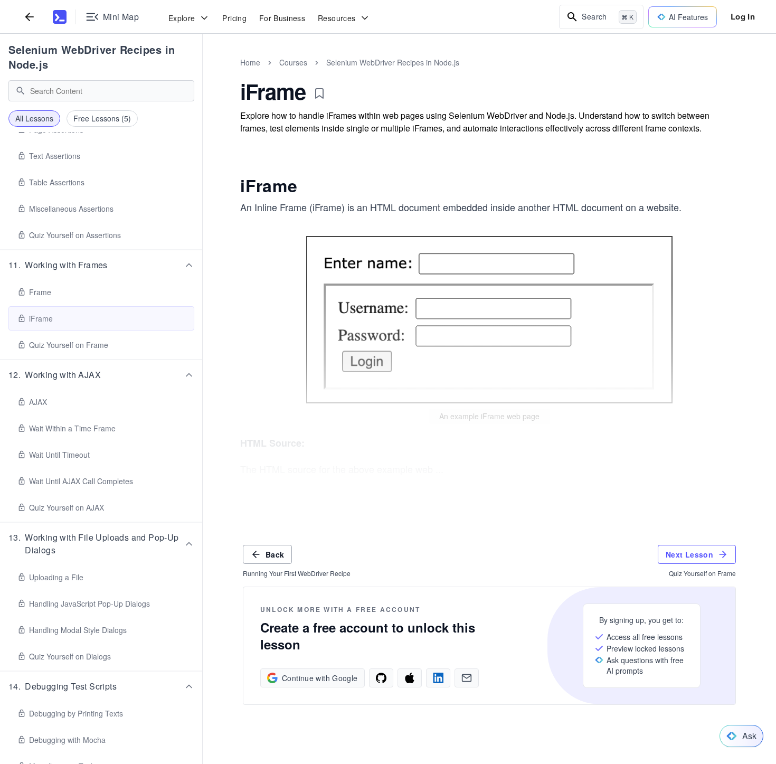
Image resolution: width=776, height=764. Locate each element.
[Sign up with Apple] (410, 677)
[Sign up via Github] (381, 677)
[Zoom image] (489, 319)
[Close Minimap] (202, 74)
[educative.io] (60, 17)
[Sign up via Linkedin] (438, 677)
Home (250, 62)
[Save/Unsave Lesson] (319, 93)
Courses (293, 62)
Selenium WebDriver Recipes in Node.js (91, 57)
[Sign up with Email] (467, 677)
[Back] (29, 16)
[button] (101, 265)
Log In (743, 16)
